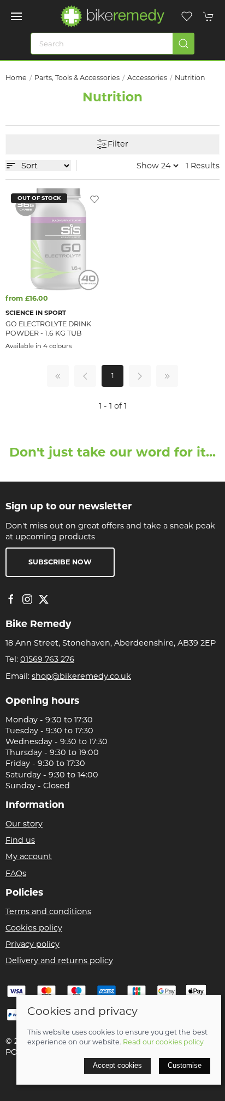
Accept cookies (117, 1065)
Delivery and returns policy (59, 960)
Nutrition (190, 78)
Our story (24, 824)
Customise (185, 1065)
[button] (16, 16)
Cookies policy (33, 928)
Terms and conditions (48, 911)
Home (16, 78)
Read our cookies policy (163, 1042)
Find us (20, 840)
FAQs (15, 873)
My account (28, 856)
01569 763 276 (47, 659)
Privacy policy (32, 944)
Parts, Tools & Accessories (77, 78)
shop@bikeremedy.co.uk (81, 676)
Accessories (147, 78)
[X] (43, 599)
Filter (118, 144)
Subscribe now (60, 562)
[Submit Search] (183, 43)
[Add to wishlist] (94, 199)
